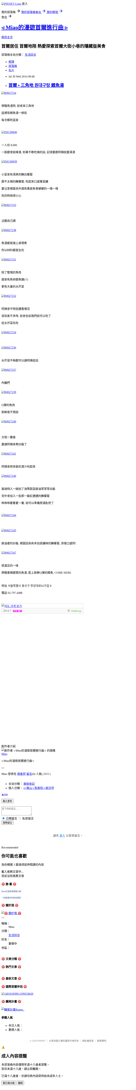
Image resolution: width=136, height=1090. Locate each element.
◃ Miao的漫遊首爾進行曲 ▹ (34, 27)
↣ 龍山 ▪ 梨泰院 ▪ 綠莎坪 (38, 788)
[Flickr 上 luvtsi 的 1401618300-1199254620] (17, 993)
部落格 (12, 66)
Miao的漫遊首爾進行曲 (11, 891)
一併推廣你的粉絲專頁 (11, 898)
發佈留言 (7, 822)
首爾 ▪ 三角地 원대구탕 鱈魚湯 (36, 85)
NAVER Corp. (76, 611)
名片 (11, 70)
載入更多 (7, 801)
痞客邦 (21, 773)
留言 (29, 773)
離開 (20, 1083)
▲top (4, 794)
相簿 (11, 61)
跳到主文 (7, 37)
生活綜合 (30, 54)
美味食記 (29, 783)
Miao (4, 753)
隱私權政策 (88, 1040)
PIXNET (42, 1040)
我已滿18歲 (9, 1083)
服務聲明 (101, 1040)
